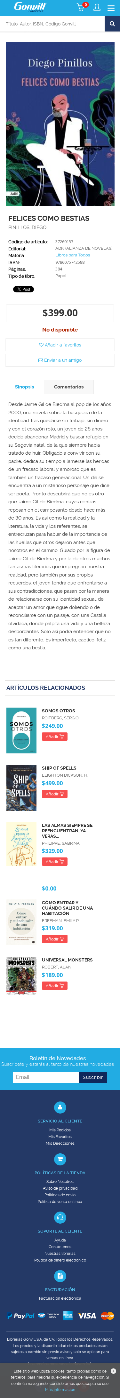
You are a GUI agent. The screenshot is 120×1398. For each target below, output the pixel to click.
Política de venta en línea (60, 1201)
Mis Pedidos (60, 1130)
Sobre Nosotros (60, 1181)
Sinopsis (24, 387)
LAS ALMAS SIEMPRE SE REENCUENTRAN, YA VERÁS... (67, 831)
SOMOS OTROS (58, 710)
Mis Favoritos (60, 1137)
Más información (60, 1390)
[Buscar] (112, 23)
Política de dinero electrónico (60, 1260)
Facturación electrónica (60, 1298)
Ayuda (60, 1240)
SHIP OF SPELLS (59, 768)
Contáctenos (60, 1247)
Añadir (53, 736)
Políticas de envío (60, 1195)
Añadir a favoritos (62, 344)
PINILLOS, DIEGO (27, 227)
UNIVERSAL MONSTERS (67, 959)
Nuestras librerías (60, 1253)
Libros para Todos (72, 255)
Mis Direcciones (60, 1143)
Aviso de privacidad (60, 1188)
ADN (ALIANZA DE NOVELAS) (83, 248)
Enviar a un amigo (62, 360)
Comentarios (69, 387)
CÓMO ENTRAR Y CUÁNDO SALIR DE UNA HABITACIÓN (67, 908)
